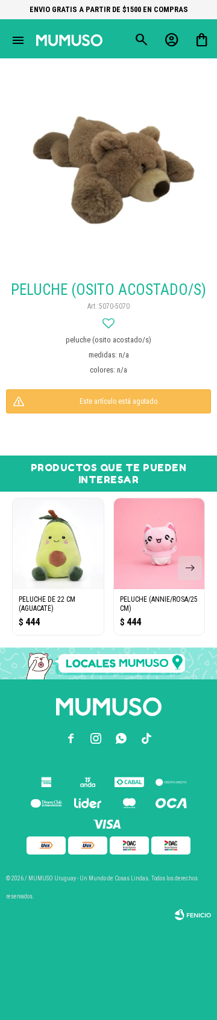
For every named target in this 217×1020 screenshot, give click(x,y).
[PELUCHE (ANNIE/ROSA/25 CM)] (159, 543)
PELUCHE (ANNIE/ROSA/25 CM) (159, 604)
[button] (190, 568)
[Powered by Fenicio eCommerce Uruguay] (193, 915)
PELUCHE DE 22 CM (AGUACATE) (47, 604)
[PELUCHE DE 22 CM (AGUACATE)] (58, 543)
